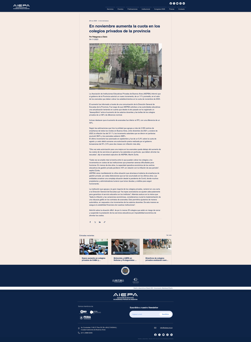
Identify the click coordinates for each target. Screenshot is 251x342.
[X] (174, 3)
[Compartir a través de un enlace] (104, 222)
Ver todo (169, 235)
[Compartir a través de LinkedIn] (100, 222)
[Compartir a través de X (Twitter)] (95, 222)
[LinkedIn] (171, 335)
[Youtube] (163, 335)
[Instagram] (167, 335)
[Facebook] (171, 3)
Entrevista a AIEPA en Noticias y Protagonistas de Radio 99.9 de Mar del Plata (125, 259)
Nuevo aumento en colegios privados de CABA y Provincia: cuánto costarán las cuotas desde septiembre (93, 259)
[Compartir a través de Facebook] (90, 222)
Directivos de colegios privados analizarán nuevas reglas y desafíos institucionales (157, 259)
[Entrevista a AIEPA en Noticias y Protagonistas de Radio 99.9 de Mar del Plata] (125, 247)
